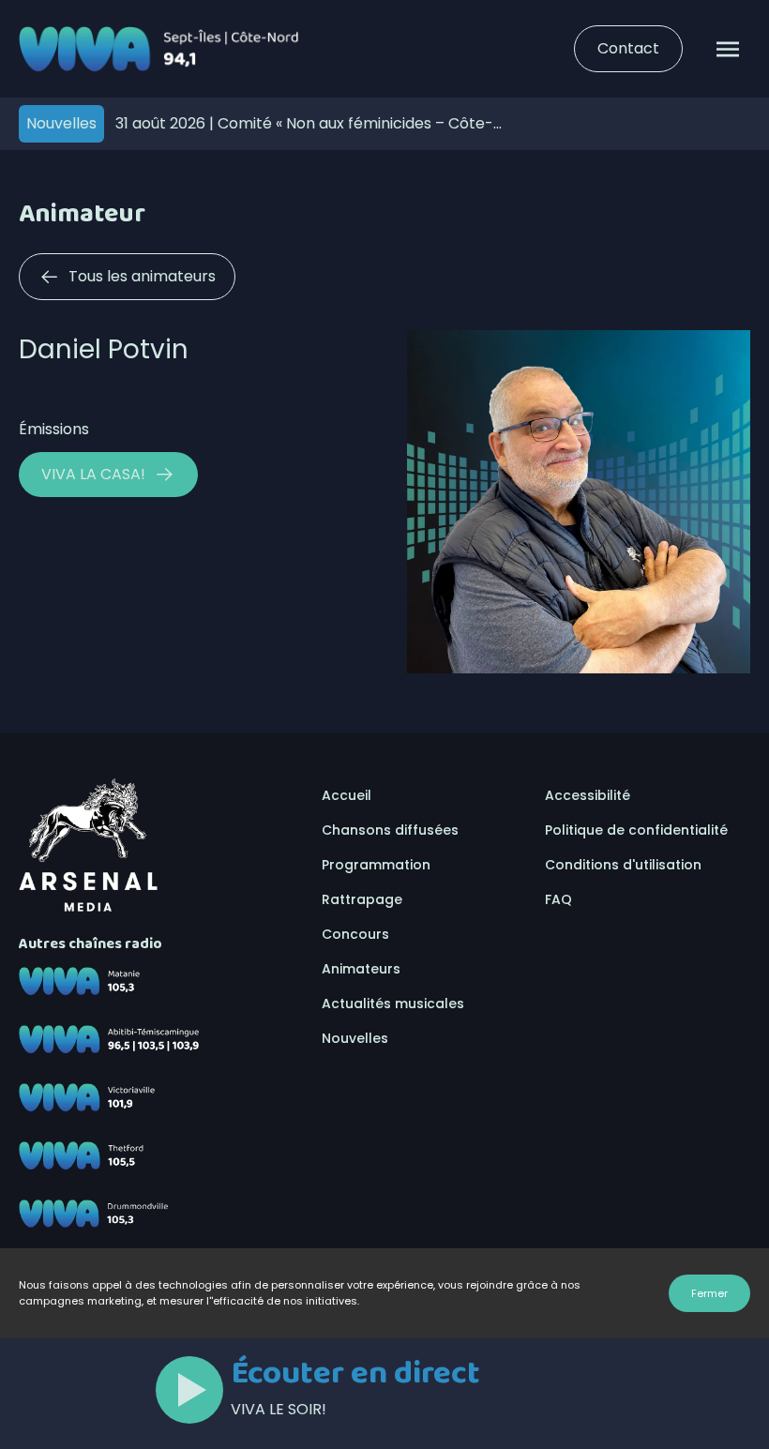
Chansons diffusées (390, 830)
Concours (355, 934)
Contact (628, 48)
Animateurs (361, 968)
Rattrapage (362, 899)
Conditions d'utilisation (623, 864)
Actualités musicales (393, 1003)
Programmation (376, 864)
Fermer (709, 1293)
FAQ (558, 899)
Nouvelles (355, 1038)
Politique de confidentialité (636, 830)
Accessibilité (587, 795)
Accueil (346, 795)
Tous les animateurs (142, 276)
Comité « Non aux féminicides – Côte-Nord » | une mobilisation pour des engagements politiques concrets (304, 123)
